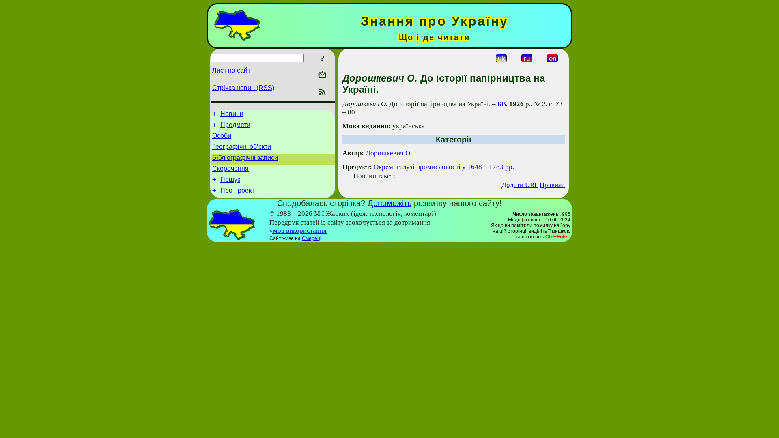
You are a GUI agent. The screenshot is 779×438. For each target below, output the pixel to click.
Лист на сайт (231, 70)
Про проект (237, 190)
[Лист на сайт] (322, 75)
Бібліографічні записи (245, 157)
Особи (221, 135)
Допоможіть (389, 203)
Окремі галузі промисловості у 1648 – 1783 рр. (444, 167)
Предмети (235, 124)
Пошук (230, 179)
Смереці (311, 238)
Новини (231, 113)
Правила (552, 185)
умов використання (298, 230)
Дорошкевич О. (389, 153)
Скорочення (230, 168)
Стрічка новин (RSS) (243, 87)
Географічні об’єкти (241, 146)
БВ (501, 104)
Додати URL (519, 185)
